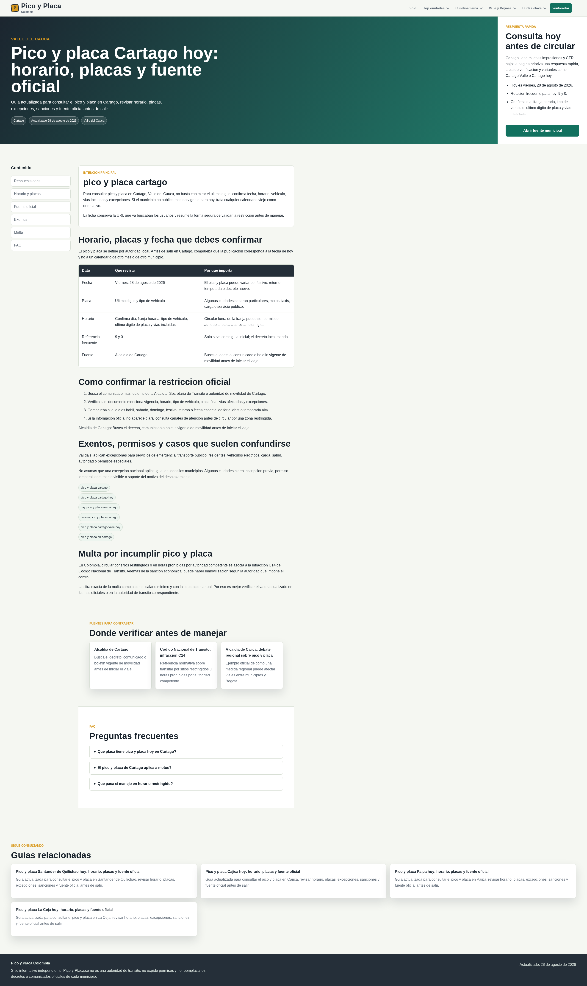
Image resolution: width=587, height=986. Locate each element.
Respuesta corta (27, 181)
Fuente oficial (25, 207)
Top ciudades (434, 8)
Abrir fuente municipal (542, 130)
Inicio (412, 8)
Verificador (560, 8)
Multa (18, 232)
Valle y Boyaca (500, 8)
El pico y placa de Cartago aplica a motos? (135, 768)
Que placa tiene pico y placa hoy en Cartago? (137, 752)
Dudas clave (532, 8)
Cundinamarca (466, 8)
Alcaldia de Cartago (94, 428)
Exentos (20, 219)
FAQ (17, 245)
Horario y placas (27, 194)
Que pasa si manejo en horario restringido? (135, 784)
